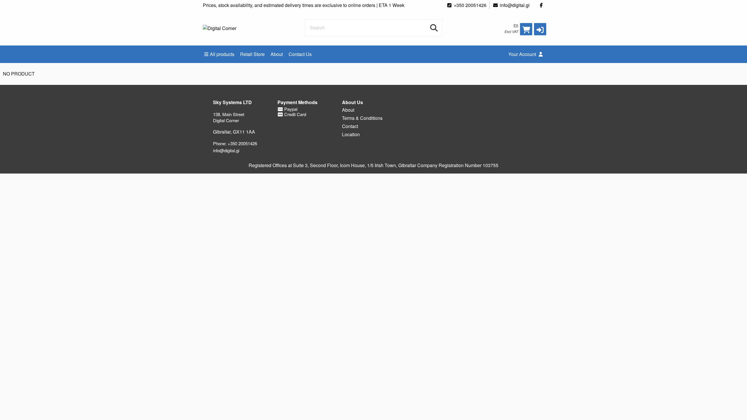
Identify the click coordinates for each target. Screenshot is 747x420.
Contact (350, 126)
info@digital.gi (515, 5)
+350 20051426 (470, 5)
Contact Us (300, 54)
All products (222, 54)
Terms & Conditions (362, 118)
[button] (540, 29)
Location (351, 134)
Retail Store (252, 54)
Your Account (522, 54)
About (276, 54)
